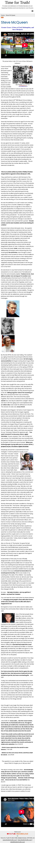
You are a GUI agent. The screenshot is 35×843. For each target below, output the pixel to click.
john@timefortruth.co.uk (17, 842)
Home (3, 15)
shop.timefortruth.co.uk (25, 840)
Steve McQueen (10, 15)
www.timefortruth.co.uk (10, 840)
